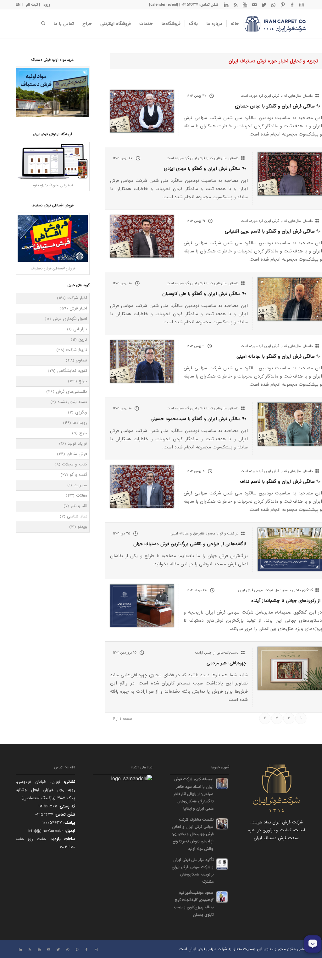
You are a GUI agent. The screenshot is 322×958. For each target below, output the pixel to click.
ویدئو (82, 527)
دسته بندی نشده (72, 402)
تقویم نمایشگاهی (72, 371)
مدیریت (80, 485)
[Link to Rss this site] (235, 4)
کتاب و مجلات (74, 464)
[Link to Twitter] (264, 4)
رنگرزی (81, 412)
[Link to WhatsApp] (273, 4)
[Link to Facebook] (292, 4)
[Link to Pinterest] (282, 4)
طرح (83, 433)
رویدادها (80, 423)
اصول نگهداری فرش (70, 319)
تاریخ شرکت (76, 350)
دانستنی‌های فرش (71, 392)
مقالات (81, 496)
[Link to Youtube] (245, 4)
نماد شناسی (77, 516)
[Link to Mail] (254, 4)
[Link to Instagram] (301, 4)
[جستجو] (43, 23)
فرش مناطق (77, 454)
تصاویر (81, 360)
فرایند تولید (77, 444)
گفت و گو (78, 475)
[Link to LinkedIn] (226, 4)
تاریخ (82, 340)
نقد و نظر (79, 506)
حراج (83, 381)
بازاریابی (80, 329)
